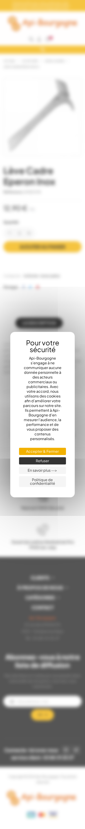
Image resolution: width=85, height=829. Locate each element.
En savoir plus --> (42, 470)
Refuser (42, 460)
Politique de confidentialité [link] (42, 481)
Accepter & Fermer (42, 451)
